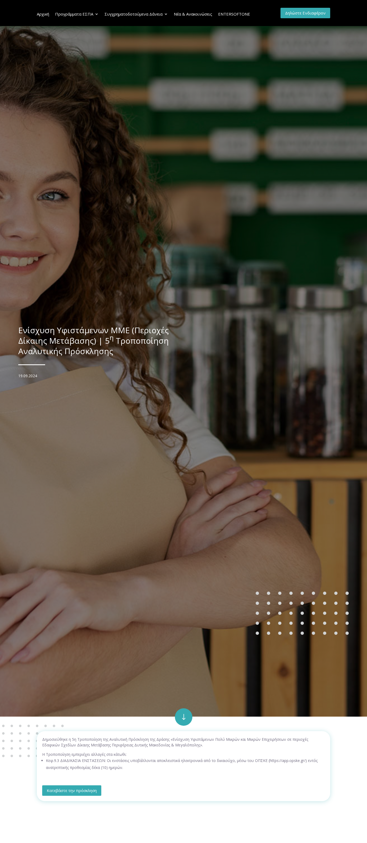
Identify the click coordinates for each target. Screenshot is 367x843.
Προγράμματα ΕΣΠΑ (74, 14)
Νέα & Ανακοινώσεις (193, 14)
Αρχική (43, 14)
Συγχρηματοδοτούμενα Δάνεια (134, 14)
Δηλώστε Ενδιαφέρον (305, 13)
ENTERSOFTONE (234, 14)
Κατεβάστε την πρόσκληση (72, 790)
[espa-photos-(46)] (183, 724)
